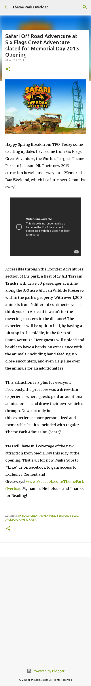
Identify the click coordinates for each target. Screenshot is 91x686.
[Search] (84, 7)
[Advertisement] (45, 608)
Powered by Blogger (48, 671)
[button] (8, 69)
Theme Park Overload (30, 7)
